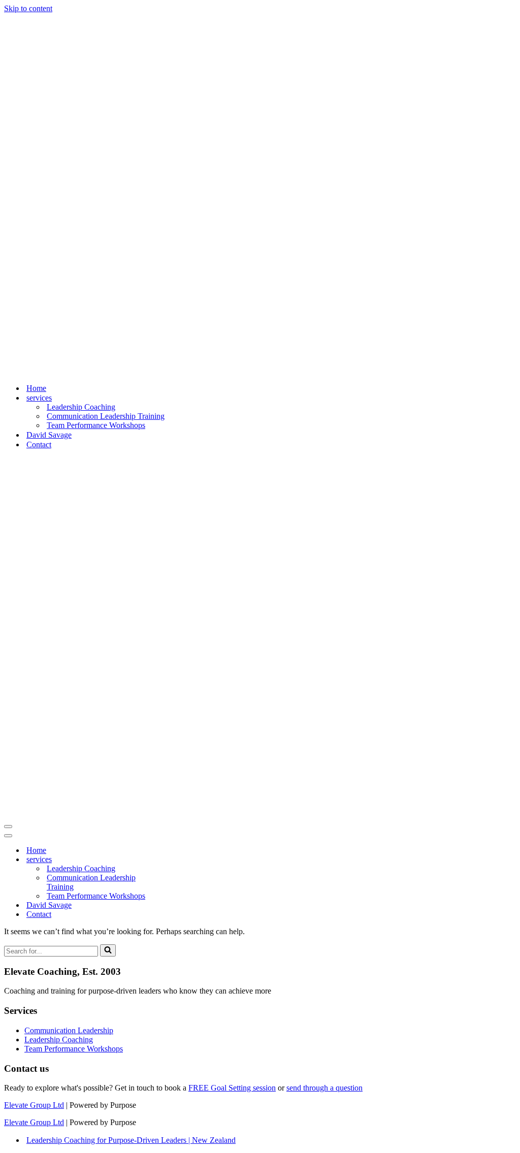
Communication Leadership (68, 324)
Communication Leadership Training (106, 63)
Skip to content (28, 8)
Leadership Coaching (81, 54)
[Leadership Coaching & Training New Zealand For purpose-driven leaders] (86, 17)
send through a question (324, 382)
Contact (38, 91)
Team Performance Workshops (96, 72)
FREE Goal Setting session (232, 382)
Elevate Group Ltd (34, 399)
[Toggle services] (182, 154)
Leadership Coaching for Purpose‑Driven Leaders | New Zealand (131, 434)
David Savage (49, 82)
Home (36, 35)
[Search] (108, 245)
